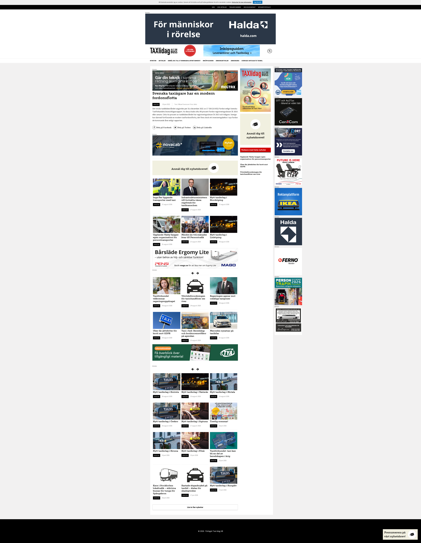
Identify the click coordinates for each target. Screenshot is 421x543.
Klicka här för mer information (241, 2)
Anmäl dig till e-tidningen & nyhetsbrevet (184, 61)
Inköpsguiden (208, 61)
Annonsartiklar (222, 61)
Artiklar (162, 61)
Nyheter (153, 61)
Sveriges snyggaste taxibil (252, 61)
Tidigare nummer (235, 7)
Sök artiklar (222, 7)
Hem (213, 7)
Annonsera (235, 61)
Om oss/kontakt (250, 7)
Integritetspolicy (264, 7)
